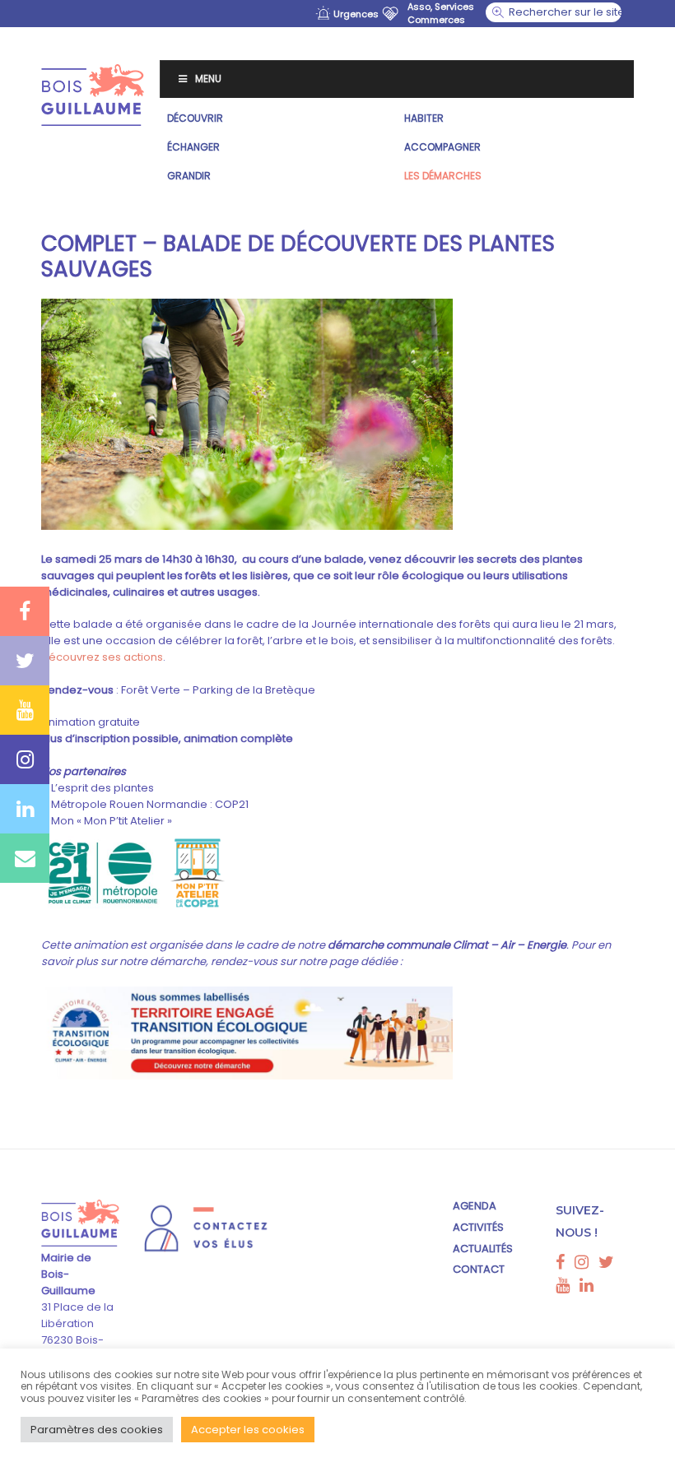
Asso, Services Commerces (440, 13)
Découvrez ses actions (102, 657)
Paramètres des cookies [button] (96, 1429)
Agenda (474, 1206)
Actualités (483, 1248)
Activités (478, 1227)
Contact (479, 1269)
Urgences (356, 14)
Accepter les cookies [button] (248, 1429)
